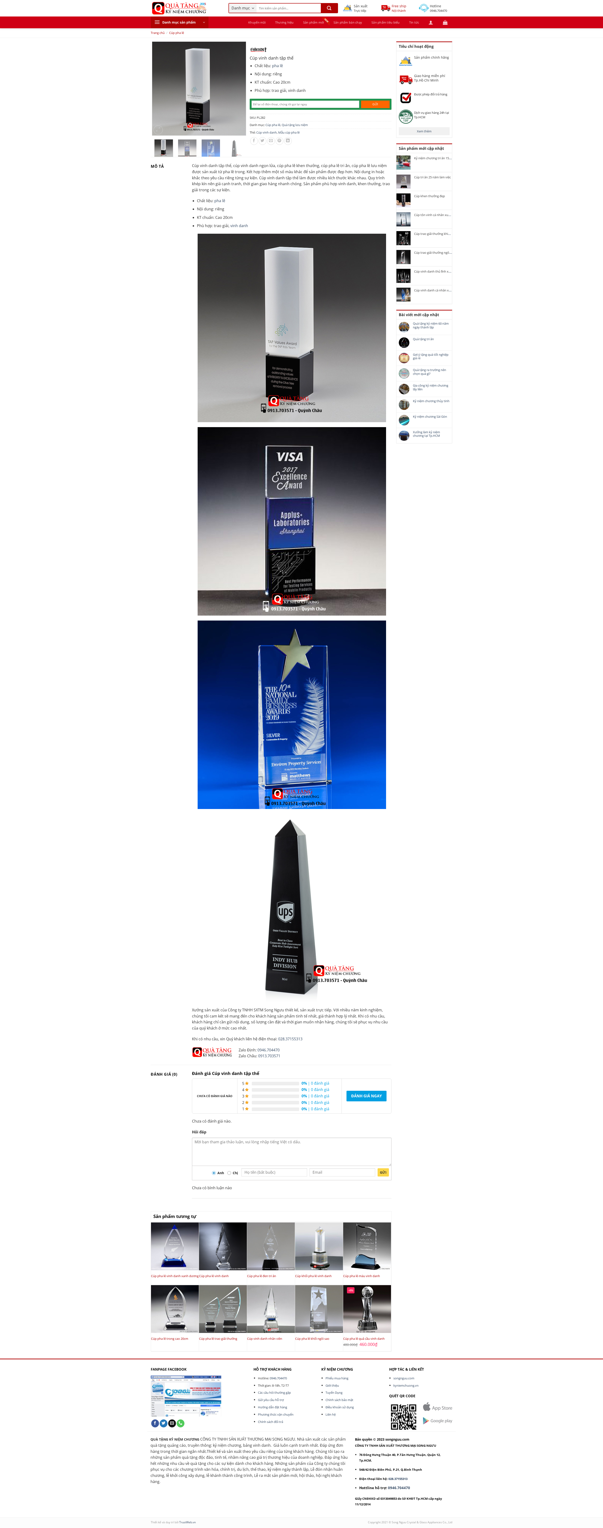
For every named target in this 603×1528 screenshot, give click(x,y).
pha (275, 65)
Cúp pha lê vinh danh (214, 1276)
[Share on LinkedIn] (288, 141)
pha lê (219, 200)
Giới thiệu (332, 1385)
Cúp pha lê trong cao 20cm (169, 1338)
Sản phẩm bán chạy (348, 22)
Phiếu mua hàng (337, 1378)
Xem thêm (424, 131)
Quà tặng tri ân (423, 339)
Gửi (383, 1172)
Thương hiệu (284, 22)
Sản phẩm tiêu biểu (385, 22)
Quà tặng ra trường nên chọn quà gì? (429, 372)
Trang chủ (158, 33)
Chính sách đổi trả (270, 1422)
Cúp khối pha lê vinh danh (313, 1276)
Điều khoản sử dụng (340, 1407)
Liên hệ (331, 1414)
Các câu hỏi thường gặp (274, 1392)
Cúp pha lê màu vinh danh (361, 1276)
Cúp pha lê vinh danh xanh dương (175, 1276)
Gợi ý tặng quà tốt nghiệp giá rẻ (430, 356)
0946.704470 (268, 1050)
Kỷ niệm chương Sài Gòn (430, 417)
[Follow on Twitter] (163, 1423)
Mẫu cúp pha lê (289, 132)
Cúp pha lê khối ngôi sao (312, 1338)
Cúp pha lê (176, 33)
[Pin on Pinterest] (279, 141)
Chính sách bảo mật (339, 1400)
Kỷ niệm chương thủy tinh (431, 401)
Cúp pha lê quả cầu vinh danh (364, 1338)
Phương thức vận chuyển (275, 1414)
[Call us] (180, 1423)
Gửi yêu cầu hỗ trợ (271, 1400)
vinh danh (239, 225)
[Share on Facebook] (254, 141)
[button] (179, 22)
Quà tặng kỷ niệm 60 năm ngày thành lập (431, 325)
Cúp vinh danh (266, 132)
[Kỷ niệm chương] (258, 49)
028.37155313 (290, 1039)
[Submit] (329, 8)
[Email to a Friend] (271, 141)
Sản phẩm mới (313, 22)
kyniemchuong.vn (406, 1385)
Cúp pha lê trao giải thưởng (218, 1338)
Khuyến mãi (257, 22)
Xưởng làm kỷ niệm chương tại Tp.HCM (426, 434)
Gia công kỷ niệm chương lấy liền (430, 387)
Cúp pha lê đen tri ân (261, 1276)
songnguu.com (403, 1378)
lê (281, 65)
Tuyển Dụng (334, 1392)
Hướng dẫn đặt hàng (272, 1407)
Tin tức (414, 22)
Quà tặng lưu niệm (295, 125)
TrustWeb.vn (187, 1522)
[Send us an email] (172, 1423)
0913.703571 (269, 1055)
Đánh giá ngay (366, 1096)
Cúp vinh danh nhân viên (264, 1338)
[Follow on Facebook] (155, 1423)
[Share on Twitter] (262, 141)
